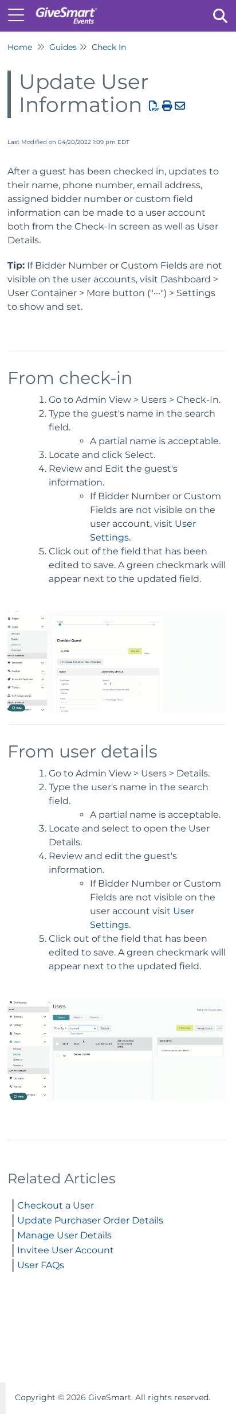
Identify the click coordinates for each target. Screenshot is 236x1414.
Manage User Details (64, 1235)
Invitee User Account (65, 1250)
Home (19, 47)
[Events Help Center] (66, 10)
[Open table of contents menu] (20, 14)
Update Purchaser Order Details (90, 1220)
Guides (63, 47)
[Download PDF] (154, 106)
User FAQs (40, 1265)
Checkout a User (55, 1205)
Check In (109, 47)
